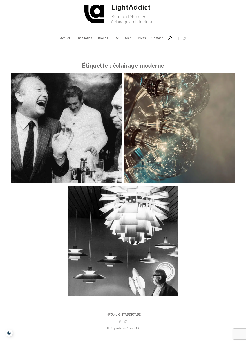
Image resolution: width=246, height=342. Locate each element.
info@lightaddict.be (123, 314)
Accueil (65, 38)
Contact (157, 38)
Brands (103, 38)
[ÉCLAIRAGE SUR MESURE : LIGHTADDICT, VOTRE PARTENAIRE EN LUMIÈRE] (179, 128)
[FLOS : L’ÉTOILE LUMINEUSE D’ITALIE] (66, 128)
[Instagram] (184, 38)
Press (142, 38)
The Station (84, 38)
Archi (128, 38)
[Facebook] (178, 38)
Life (116, 38)
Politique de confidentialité (123, 328)
